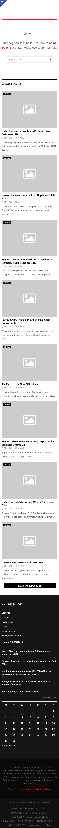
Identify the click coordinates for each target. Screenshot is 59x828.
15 (53, 723)
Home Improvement (11, 635)
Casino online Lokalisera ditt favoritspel (23, 562)
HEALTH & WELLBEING (35, 809)
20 (38, 729)
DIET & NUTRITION (25, 821)
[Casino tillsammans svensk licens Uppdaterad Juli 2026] (29, 173)
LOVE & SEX (8, 821)
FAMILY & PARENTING (16, 825)
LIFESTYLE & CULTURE (37, 817)
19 (30, 729)
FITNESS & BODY (16, 817)
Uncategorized (9, 631)
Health (5, 626)
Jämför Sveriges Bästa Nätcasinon (20, 384)
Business (6, 617)
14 (46, 723)
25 (22, 735)
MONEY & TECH (39, 813)
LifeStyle (7, 94)
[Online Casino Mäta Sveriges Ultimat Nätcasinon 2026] (29, 480)
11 (22, 723)
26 (30, 735)
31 (14, 741)
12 (30, 723)
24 (14, 735)
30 (6, 741)
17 (14, 729)
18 (22, 729)
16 (6, 729)
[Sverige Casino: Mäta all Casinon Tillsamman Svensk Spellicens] (29, 298)
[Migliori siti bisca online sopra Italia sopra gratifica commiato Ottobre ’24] (29, 419)
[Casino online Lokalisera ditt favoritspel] (29, 540)
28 (46, 735)
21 (46, 729)
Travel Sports (34, 825)
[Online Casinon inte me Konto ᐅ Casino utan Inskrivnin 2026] (29, 109)
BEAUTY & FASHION (19, 813)
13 (38, 723)
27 (38, 735)
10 (14, 723)
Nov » (12, 745)
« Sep (4, 745)
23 (6, 735)
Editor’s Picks (16, 809)
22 (53, 729)
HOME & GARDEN (45, 821)
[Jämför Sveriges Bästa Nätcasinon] (29, 362)
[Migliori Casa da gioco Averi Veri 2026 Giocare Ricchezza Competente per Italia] (29, 238)
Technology (7, 622)
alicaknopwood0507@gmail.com (35, 789)
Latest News (12, 83)
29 (53, 735)
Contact (47, 825)
